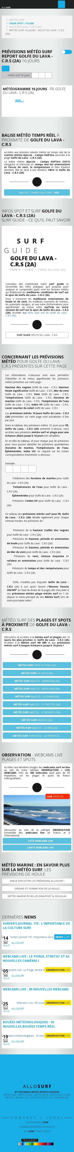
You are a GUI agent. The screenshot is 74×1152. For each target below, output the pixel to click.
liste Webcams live (40, 840)
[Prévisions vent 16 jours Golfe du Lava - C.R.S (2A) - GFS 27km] (44, 100)
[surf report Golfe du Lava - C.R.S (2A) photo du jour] (41, 75)
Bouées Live (22, 1097)
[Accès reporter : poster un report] (61, 4)
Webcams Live (62, 1097)
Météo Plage (25, 1094)
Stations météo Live (41, 1097)
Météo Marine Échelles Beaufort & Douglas (37, 896)
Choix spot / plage (21, 23)
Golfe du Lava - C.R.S (37, 335)
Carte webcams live (40, 847)
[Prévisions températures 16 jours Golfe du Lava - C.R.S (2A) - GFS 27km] (55, 100)
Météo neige (41, 1094)
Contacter (37, 1122)
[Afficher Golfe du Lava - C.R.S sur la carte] (5, 68)
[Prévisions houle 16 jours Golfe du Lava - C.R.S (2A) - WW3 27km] (32, 100)
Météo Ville (56, 1094)
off (68, 52)
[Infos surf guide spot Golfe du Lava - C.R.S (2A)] (48, 75)
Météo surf (10, 1094)
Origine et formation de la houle (37, 888)
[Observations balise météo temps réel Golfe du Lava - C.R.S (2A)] (35, 75)
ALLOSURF (17, 943)
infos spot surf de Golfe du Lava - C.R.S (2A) (37, 314)
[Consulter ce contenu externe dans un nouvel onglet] (26, 1105)
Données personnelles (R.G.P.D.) (37, 1126)
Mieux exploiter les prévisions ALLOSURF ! (37, 881)
